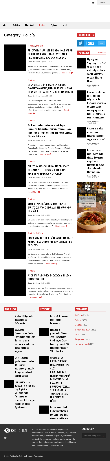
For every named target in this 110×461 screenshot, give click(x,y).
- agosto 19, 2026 (46, 140)
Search (103, 3)
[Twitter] (93, 2)
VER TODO (101, 52)
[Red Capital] (55, 13)
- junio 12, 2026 (45, 283)
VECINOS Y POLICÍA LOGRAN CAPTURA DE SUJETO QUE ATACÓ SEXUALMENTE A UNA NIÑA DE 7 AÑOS (49, 207)
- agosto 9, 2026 (46, 177)
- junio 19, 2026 (45, 215)
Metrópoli (29, 25)
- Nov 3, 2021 (91, 87)
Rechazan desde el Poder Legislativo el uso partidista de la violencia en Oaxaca (59, 412)
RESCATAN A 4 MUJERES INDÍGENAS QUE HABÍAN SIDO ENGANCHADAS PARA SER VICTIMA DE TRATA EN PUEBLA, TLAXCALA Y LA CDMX (50, 54)
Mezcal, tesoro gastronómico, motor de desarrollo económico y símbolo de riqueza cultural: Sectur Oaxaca (24, 366)
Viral (65, 25)
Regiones (79, 339)
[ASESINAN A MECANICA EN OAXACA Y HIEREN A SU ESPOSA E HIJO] (15, 282)
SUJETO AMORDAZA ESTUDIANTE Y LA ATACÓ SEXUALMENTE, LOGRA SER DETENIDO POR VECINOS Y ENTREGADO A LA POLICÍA (48, 169)
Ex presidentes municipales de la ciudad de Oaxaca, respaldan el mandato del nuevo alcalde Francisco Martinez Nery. (95, 161)
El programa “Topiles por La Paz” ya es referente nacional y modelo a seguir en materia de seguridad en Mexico (96, 70)
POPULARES (83, 52)
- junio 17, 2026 (45, 249)
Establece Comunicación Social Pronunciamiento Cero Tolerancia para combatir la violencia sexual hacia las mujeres (25, 340)
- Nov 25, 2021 (92, 177)
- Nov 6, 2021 (91, 123)
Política (16, 25)
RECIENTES (45, 309)
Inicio (5, 25)
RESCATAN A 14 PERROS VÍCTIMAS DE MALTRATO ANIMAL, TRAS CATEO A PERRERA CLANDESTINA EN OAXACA (50, 241)
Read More (66, 73)
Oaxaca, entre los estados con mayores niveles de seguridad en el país (96, 134)
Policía (42, 25)
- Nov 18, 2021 (92, 145)
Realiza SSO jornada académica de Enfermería (24, 319)
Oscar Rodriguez (34, 61)
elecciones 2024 (82, 330)
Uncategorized (82, 344)
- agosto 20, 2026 (46, 61)
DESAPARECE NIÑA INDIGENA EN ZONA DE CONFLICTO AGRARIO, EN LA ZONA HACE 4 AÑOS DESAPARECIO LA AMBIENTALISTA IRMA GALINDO (50, 88)
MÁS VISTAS (10, 309)
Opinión (54, 25)
